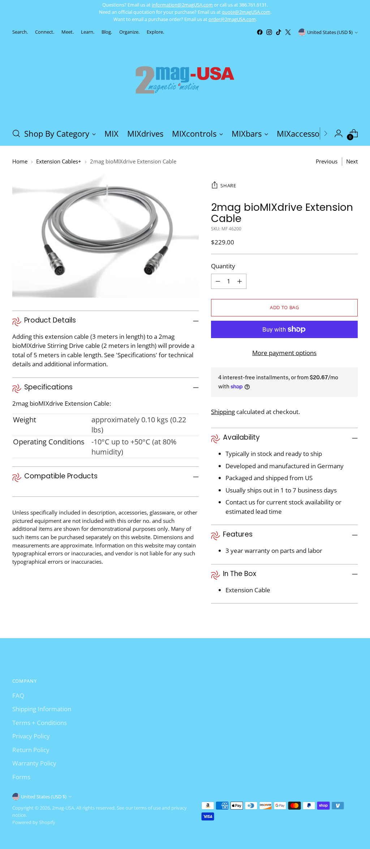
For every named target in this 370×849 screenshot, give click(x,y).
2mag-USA (63, 808)
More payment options (284, 353)
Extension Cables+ (58, 161)
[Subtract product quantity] (217, 281)
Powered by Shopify (33, 822)
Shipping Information (41, 709)
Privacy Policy (31, 736)
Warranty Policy (34, 763)
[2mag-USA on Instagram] (269, 32)
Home (19, 161)
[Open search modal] (16, 133)
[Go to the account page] (338, 133)
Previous (326, 161)
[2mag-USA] (185, 79)
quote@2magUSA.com (246, 12)
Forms (21, 777)
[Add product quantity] (239, 281)
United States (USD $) (330, 32)
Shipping (223, 412)
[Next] (325, 133)
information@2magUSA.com (182, 4)
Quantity (223, 266)
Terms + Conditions (39, 722)
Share (228, 185)
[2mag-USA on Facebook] (260, 32)
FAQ (18, 695)
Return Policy (31, 750)
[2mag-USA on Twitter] (288, 32)
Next (352, 161)
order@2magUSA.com (232, 19)
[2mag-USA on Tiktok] (278, 32)
